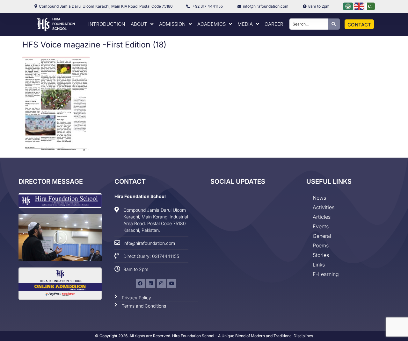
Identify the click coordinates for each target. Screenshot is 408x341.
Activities (323, 207)
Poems (321, 245)
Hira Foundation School (63, 24)
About (139, 24)
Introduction (106, 24)
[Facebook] (140, 283)
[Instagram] (161, 283)
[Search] (334, 24)
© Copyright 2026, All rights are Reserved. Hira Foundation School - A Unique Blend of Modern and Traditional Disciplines (204, 335)
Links (319, 264)
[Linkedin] (150, 283)
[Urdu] (370, 6)
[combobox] (308, 24)
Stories (321, 255)
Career (274, 24)
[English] (359, 6)
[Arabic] (348, 6)
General (322, 236)
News (319, 198)
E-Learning (326, 274)
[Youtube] (171, 283)
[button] (60, 238)
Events (321, 226)
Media (245, 24)
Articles (322, 217)
